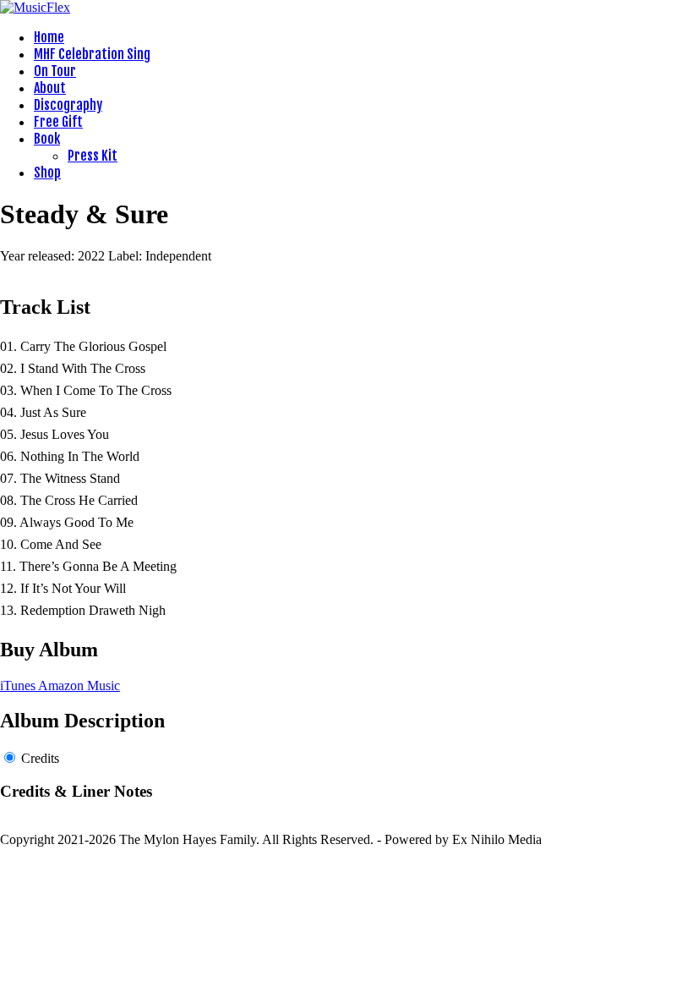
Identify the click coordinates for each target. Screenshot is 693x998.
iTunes (19, 685)
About (50, 88)
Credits (40, 758)
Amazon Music (79, 685)
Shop (47, 172)
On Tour (55, 71)
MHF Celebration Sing (92, 54)
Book (47, 138)
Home (49, 37)
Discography (68, 104)
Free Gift (58, 121)
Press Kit (92, 155)
